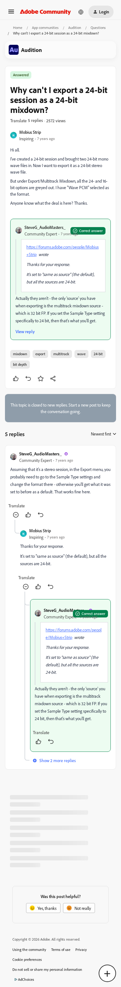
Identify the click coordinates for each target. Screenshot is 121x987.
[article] (60, 485)
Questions (98, 27)
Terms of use (60, 949)
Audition (74, 27)
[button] (11, 13)
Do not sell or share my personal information (47, 969)
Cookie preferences (27, 959)
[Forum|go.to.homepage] (45, 12)
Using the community (29, 949)
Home (17, 27)
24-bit (98, 354)
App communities (45, 27)
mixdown (20, 354)
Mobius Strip (30, 132)
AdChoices (26, 979)
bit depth (20, 364)
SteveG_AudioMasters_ (45, 227)
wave (81, 354)
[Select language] (81, 12)
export (40, 354)
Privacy (81, 949)
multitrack (61, 354)
